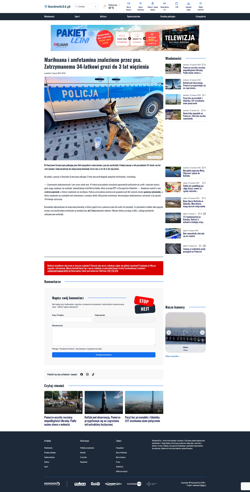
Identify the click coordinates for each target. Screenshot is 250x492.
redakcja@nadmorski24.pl (59, 270)
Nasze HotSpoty (121, 452)
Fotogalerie (201, 16)
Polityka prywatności (87, 447)
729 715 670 (112, 270)
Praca (118, 462)
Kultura (103, 16)
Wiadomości (49, 16)
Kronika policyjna (168, 16)
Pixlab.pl (203, 485)
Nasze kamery (120, 457)
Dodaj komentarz (104, 355)
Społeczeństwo (133, 16)
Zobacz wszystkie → (173, 356)
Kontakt (83, 452)
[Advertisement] (103, 238)
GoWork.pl (119, 466)
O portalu (83, 457)
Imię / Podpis (58, 315)
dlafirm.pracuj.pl (121, 471)
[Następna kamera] (202, 332)
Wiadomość (57, 325)
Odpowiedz (100, 315)
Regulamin (83, 462)
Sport (77, 16)
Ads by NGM (194, 49)
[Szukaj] (96, 6)
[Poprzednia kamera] (168, 332)
